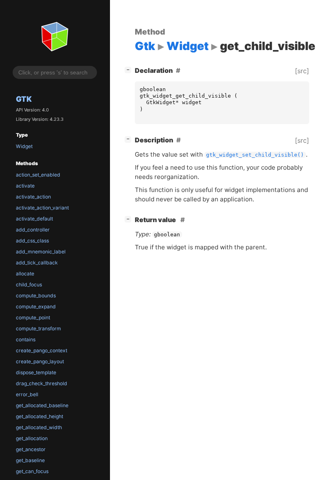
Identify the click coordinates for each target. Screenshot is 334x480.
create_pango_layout (40, 361)
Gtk (24, 98)
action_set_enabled (38, 175)
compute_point (33, 317)
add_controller (33, 230)
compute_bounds (36, 295)
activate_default (34, 219)
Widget (24, 146)
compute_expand (36, 306)
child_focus (29, 284)
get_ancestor (31, 449)
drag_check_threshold (41, 383)
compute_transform (38, 328)
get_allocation (32, 438)
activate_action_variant (42, 208)
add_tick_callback (37, 263)
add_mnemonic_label (41, 252)
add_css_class (32, 241)
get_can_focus (32, 471)
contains (25, 339)
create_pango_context (41, 350)
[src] (302, 71)
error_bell (27, 394)
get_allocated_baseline (42, 405)
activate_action (33, 197)
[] (129, 69)
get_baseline (30, 460)
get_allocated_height (39, 416)
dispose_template (36, 372)
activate (25, 186)
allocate (25, 274)
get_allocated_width (39, 427)
